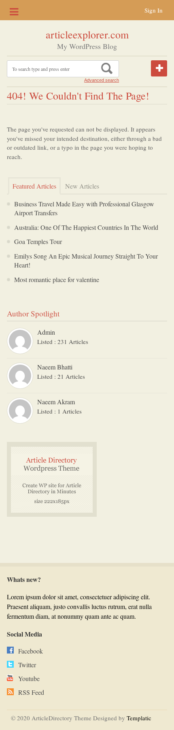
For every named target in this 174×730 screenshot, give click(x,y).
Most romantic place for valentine (56, 279)
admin (46, 332)
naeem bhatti (54, 367)
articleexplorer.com (87, 34)
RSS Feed (31, 692)
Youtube (29, 678)
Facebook (30, 651)
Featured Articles (34, 186)
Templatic (139, 718)
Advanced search (101, 80)
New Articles (82, 186)
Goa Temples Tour (38, 241)
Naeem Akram (56, 401)
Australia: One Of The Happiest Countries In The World (86, 227)
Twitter (27, 664)
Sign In (153, 10)
